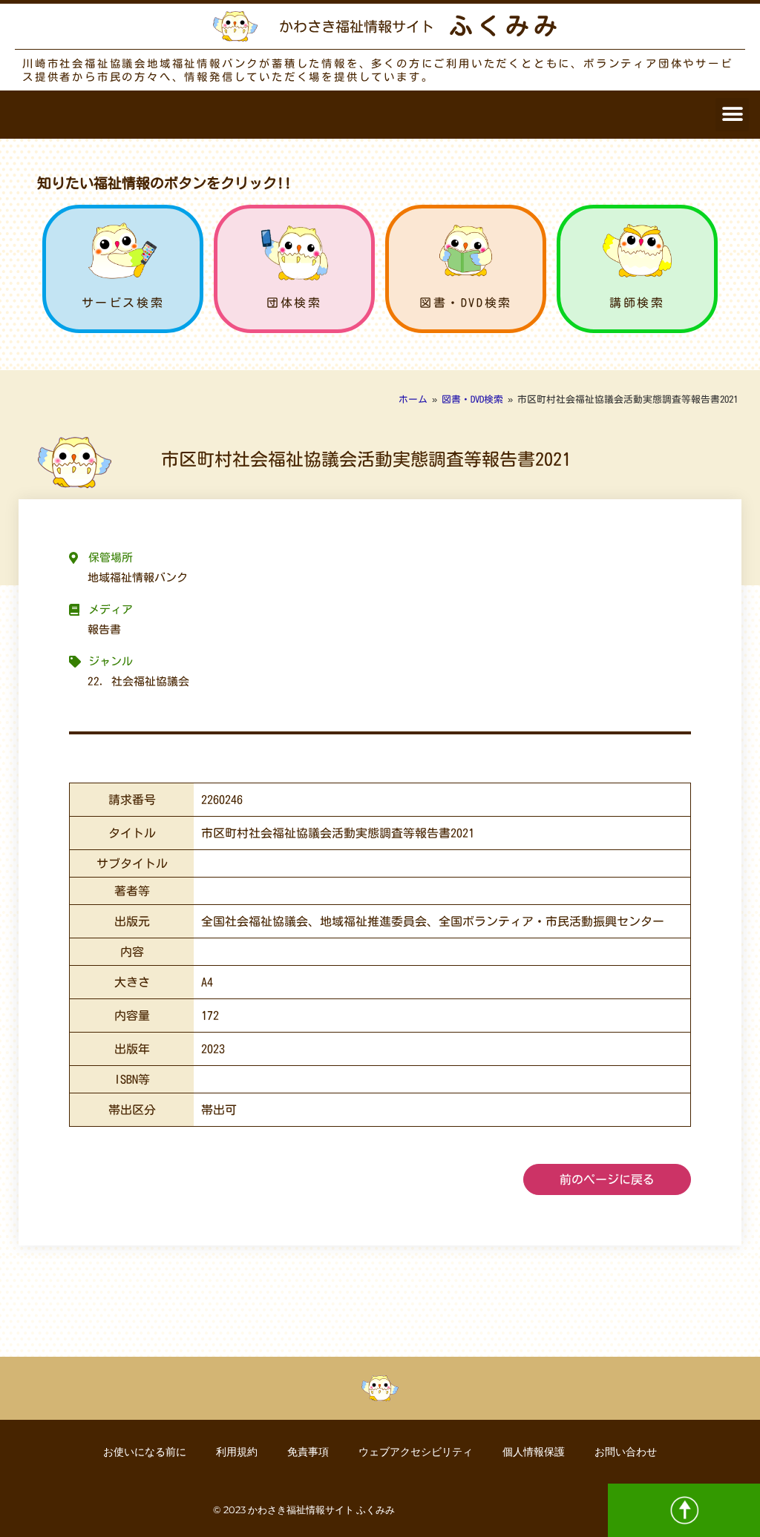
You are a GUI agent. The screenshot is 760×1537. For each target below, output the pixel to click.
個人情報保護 (533, 1451)
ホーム (413, 399)
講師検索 (636, 303)
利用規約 (237, 1451)
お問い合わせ (625, 1451)
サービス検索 (123, 303)
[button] (732, 114)
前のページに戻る (607, 1179)
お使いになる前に (144, 1451)
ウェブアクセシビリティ (415, 1451)
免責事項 (308, 1451)
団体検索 (293, 303)
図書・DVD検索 (465, 303)
